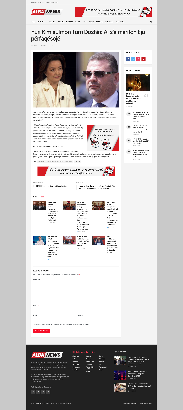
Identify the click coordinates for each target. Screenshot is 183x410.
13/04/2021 (34, 45)
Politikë (52, 22)
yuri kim (77, 161)
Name (36, 306)
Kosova (88, 356)
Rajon (77, 22)
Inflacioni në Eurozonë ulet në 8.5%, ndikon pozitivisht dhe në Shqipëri (139, 386)
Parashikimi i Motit (90, 368)
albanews (41, 161)
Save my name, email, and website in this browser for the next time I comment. (62, 324)
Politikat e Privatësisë (51, 2)
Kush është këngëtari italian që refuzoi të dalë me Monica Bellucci (133, 98)
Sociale (61, 22)
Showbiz (102, 359)
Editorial (120, 22)
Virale (101, 370)
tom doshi (68, 161)
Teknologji (103, 367)
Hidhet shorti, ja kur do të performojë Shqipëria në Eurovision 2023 (137, 374)
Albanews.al (39, 403)
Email (36, 315)
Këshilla (75, 370)
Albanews (34, 2)
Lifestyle (109, 22)
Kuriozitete (90, 361)
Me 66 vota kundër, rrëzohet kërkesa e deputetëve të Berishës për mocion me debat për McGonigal (53, 211)
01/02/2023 (52, 259)
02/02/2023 (52, 223)
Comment (37, 279)
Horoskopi (76, 367)
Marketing (41, 2)
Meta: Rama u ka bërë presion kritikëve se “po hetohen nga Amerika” (83, 241)
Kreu (33, 22)
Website (80, 315)
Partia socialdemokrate (55, 161)
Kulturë (99, 22)
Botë (85, 22)
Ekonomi (69, 22)
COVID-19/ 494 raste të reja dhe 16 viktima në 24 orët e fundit (141, 141)
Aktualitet (41, 22)
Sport (91, 22)
